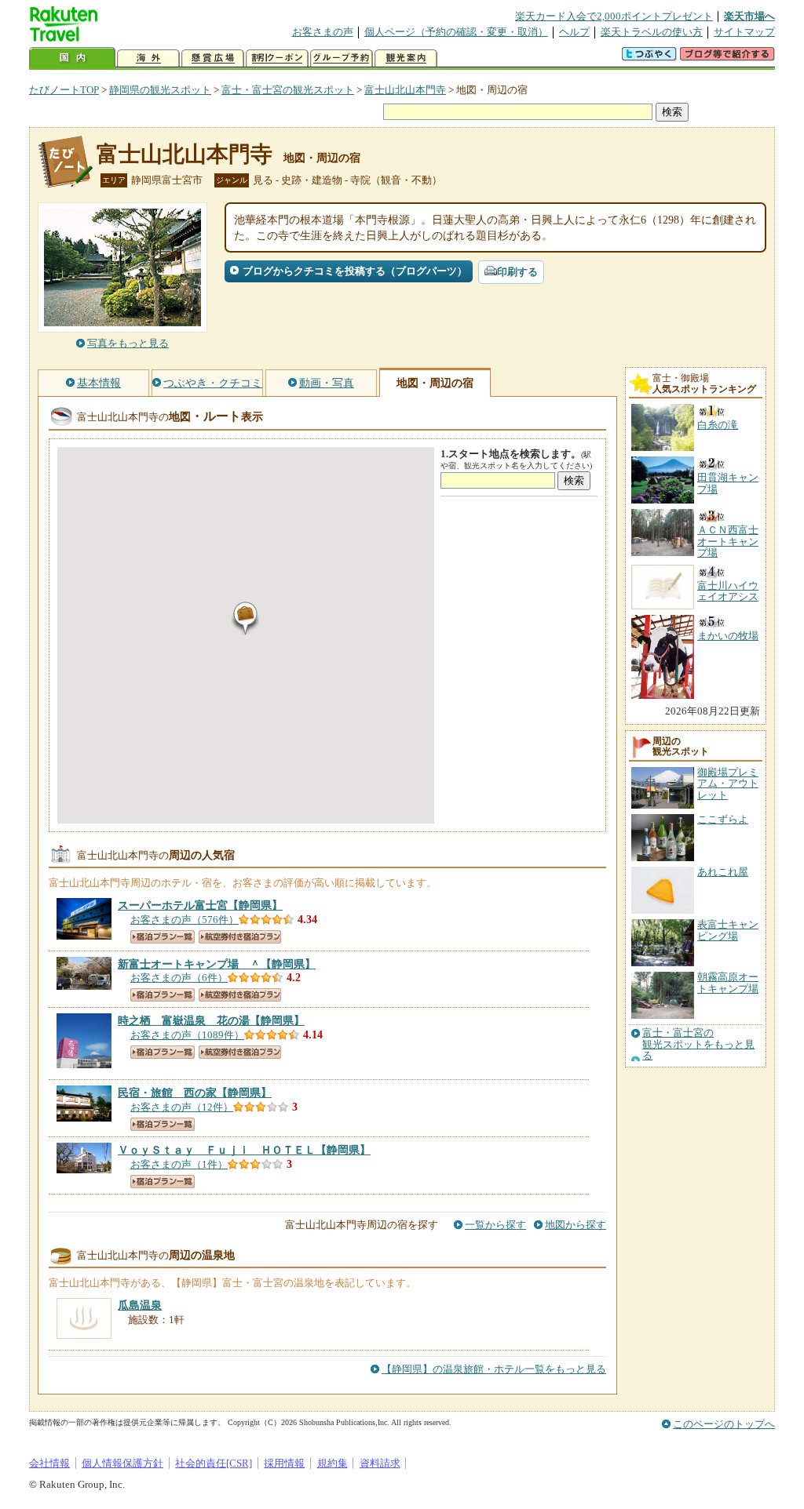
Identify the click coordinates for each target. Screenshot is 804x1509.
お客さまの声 (322, 32)
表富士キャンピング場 (727, 929)
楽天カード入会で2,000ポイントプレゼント (614, 16)
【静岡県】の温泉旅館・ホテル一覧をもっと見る (494, 1369)
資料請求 (380, 1463)
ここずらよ (722, 819)
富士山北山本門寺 (405, 90)
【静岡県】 (200, 905)
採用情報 (284, 1463)
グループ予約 (341, 58)
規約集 (332, 1463)
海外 (148, 58)
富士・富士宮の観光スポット (287, 90)
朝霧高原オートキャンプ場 (727, 982)
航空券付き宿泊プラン (240, 937)
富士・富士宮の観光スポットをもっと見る (698, 1044)
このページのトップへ (724, 1424)
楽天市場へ (749, 16)
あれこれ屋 (722, 872)
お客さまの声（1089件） (187, 1035)
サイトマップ (744, 32)
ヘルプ (574, 32)
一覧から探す (495, 1225)
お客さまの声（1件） (179, 1164)
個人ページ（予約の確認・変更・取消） (456, 32)
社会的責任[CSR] (213, 1463)
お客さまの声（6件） (179, 978)
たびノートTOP (64, 90)
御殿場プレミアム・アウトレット (727, 783)
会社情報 (49, 1463)
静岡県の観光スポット (160, 90)
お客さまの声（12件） (181, 1107)
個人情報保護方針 (122, 1463)
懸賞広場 (212, 58)
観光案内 (406, 58)
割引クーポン (277, 58)
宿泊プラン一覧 (162, 937)
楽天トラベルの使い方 (652, 32)
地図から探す (575, 1225)
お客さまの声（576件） (184, 919)
